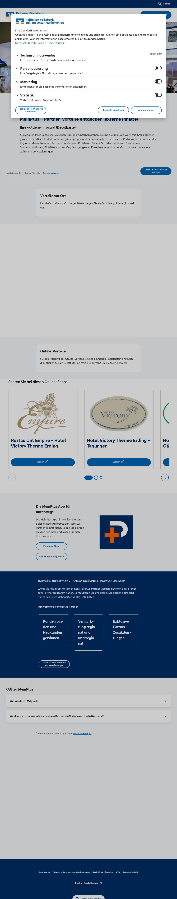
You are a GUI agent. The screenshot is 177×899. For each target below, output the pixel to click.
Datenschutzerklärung (29, 43)
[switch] (158, 68)
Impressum (55, 43)
